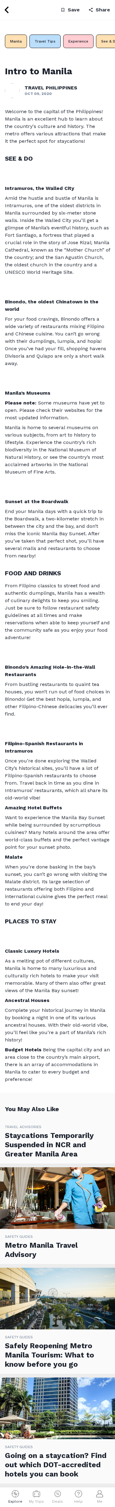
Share (103, 10)
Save (74, 10)
